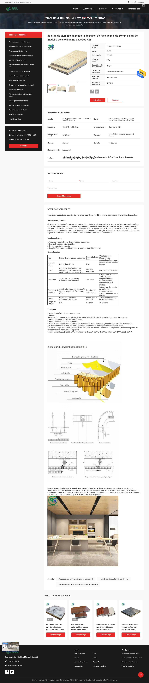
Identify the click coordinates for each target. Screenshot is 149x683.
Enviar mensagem (64, 196)
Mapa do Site (96, 662)
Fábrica (76, 658)
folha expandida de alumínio (18, 101)
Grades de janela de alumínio (19, 105)
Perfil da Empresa (79, 653)
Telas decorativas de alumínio (19, 71)
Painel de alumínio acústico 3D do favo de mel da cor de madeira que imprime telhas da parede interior (79, 627)
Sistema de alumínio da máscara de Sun (21, 66)
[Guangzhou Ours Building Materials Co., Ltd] (12, 9)
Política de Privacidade (99, 666)
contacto (115, 100)
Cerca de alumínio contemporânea (21, 56)
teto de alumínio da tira (17, 80)
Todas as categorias (128, 666)
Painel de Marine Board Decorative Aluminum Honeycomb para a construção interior (130, 627)
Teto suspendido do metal (18, 51)
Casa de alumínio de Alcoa (18, 110)
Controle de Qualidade (81, 662)
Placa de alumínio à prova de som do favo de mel (76, 579)
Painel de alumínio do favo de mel (45, 23)
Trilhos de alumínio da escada (19, 76)
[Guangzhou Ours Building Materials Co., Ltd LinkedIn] (132, 2)
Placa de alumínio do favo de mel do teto (114, 579)
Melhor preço (97, 100)
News (94, 653)
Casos (95, 658)
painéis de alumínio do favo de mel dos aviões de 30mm (78, 584)
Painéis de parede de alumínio (19, 42)
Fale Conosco (78, 666)
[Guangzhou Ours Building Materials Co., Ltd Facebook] (128, 2)
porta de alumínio (15, 119)
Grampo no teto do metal (17, 60)
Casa (30, 23)
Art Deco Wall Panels (16, 89)
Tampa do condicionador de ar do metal (20, 95)
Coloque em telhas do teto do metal (21, 85)
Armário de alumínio (16, 114)
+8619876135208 (30, 135)
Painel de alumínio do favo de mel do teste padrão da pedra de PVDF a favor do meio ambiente (55, 627)
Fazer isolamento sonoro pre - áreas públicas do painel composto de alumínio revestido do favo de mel (105, 627)
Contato (23, 146)
